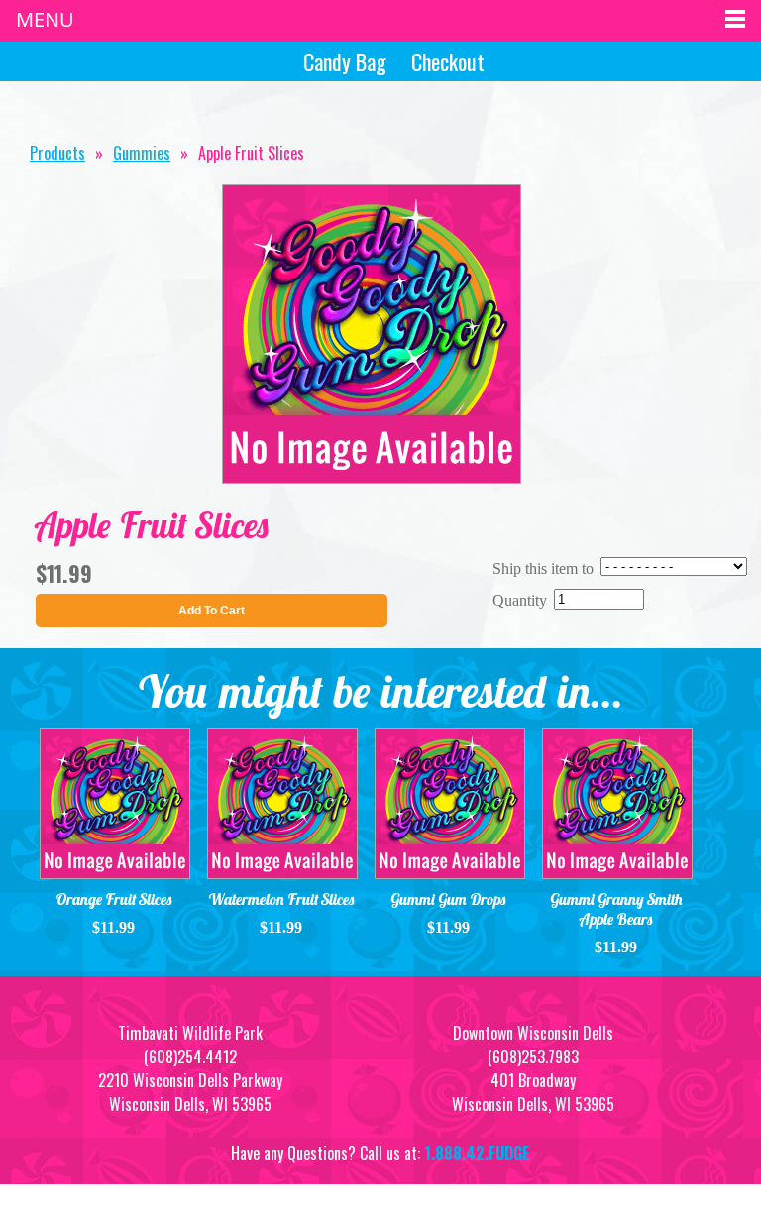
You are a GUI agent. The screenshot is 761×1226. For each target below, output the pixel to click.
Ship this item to (543, 568)
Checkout (448, 61)
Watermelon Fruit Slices (281, 899)
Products (57, 153)
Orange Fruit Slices (113, 899)
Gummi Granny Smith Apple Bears (616, 909)
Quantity (519, 600)
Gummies (141, 153)
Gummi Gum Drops (448, 899)
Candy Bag (344, 61)
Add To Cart (211, 610)
